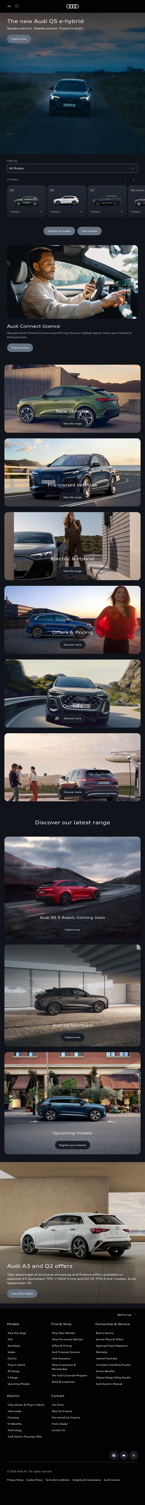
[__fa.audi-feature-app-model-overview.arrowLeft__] (125, 179)
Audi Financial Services (66, 1352)
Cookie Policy (34, 1479)
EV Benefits (15, 1423)
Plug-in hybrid (16, 1364)
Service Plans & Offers (109, 1339)
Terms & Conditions (57, 1479)
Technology (15, 1430)
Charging (13, 1417)
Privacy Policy (15, 1479)
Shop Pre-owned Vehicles (67, 1339)
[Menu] (72, 6)
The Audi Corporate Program (69, 1375)
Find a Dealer (60, 1423)
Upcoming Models (19, 1383)
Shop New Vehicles (63, 1332)
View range (14, 1411)
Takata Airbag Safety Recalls (113, 1377)
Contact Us (58, 1430)
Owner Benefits (105, 1371)
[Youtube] (124, 1455)
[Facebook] (114, 1455)
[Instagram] (133, 1455)
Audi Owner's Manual (109, 1383)
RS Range (13, 1371)
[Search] (17, 6)
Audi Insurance (61, 1358)
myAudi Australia (106, 1358)
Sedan (11, 1352)
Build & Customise (63, 1381)
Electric (12, 1358)
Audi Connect (112, 1479)
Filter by (12, 160)
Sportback (14, 1345)
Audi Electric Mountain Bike (25, 1436)
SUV (10, 1339)
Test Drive (58, 1404)
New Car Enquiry (62, 1411)
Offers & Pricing (62, 1345)
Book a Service (105, 1332)
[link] (72, 399)
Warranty (101, 1352)
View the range (17, 1332)
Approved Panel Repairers (112, 1345)
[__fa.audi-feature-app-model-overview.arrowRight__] (133, 179)
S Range (13, 1377)
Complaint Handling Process (113, 1364)
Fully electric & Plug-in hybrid (26, 1404)
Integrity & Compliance (86, 1479)
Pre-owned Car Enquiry (66, 1417)
